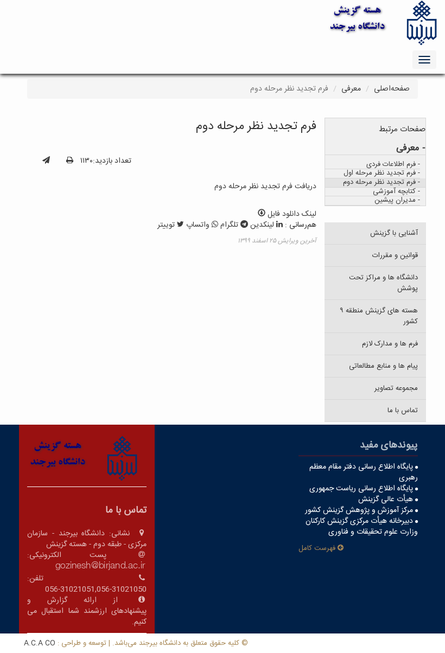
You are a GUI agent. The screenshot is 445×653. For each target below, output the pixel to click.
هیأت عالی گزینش (386, 499)
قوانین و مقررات (395, 255)
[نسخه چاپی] (69, 161)
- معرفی (410, 148)
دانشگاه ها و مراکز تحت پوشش (383, 283)
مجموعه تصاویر (396, 388)
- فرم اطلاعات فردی (393, 165)
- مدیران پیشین (397, 201)
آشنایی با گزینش (394, 233)
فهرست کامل (318, 548)
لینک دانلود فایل (290, 214)
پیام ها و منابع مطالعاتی (383, 366)
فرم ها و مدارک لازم (390, 344)
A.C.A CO (39, 643)
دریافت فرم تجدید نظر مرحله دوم (265, 186)
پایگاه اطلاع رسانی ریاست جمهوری (362, 488)
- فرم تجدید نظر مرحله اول (382, 173)
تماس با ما (402, 411)
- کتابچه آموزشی (396, 192)
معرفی (351, 88)
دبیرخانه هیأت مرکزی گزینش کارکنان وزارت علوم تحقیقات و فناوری (362, 527)
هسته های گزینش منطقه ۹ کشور (379, 316)
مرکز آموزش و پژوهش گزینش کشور (360, 510)
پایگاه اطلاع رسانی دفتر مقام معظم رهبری (363, 472)
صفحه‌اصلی (392, 88)
